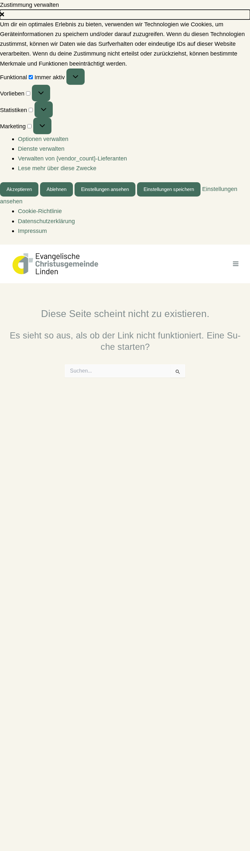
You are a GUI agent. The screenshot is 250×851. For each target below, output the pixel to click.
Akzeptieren (19, 189)
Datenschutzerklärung (46, 221)
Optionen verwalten (43, 138)
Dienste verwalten (41, 148)
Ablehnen (56, 189)
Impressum (32, 230)
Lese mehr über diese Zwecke (57, 168)
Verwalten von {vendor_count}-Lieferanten (72, 158)
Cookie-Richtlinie (40, 211)
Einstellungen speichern (169, 189)
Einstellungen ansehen (105, 189)
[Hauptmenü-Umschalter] (235, 264)
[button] (125, 14)
